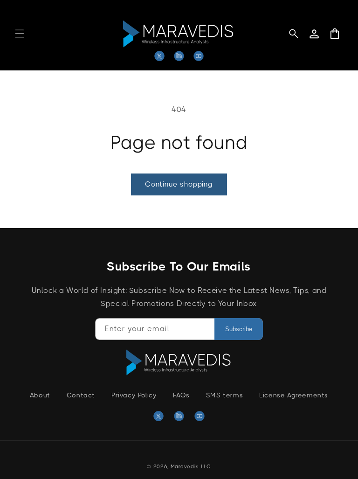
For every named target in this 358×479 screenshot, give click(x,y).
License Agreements (293, 395)
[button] (19, 33)
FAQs (181, 395)
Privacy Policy (134, 395)
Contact (81, 395)
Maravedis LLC (191, 467)
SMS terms (224, 395)
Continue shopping (179, 184)
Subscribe (238, 329)
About (40, 395)
